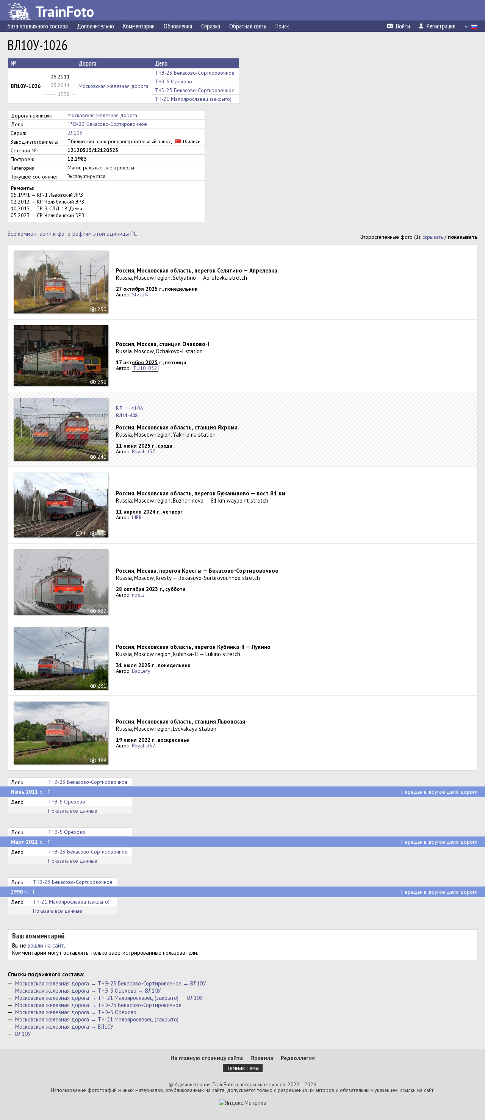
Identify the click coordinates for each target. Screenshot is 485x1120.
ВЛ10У (75, 132)
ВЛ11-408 (127, 415)
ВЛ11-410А (130, 408)
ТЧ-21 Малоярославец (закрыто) (193, 99)
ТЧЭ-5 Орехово (173, 81)
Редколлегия (298, 1058)
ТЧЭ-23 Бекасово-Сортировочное (195, 72)
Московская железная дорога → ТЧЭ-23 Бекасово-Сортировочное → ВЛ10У (110, 983)
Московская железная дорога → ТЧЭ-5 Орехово (75, 1012)
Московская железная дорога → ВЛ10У (64, 1026)
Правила (261, 1058)
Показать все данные (72, 810)
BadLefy (141, 670)
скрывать (432, 236)
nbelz (138, 594)
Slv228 (140, 294)
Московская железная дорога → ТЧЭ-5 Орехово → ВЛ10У (88, 990)
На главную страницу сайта (207, 1058)
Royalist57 (143, 451)
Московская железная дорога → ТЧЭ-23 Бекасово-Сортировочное (98, 1005)
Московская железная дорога (113, 86)
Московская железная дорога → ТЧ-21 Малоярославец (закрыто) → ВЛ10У (109, 997)
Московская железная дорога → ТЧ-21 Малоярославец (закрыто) (96, 1019)
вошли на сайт (46, 945)
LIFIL (137, 517)
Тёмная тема (243, 1067)
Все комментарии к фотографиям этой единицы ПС (72, 233)
